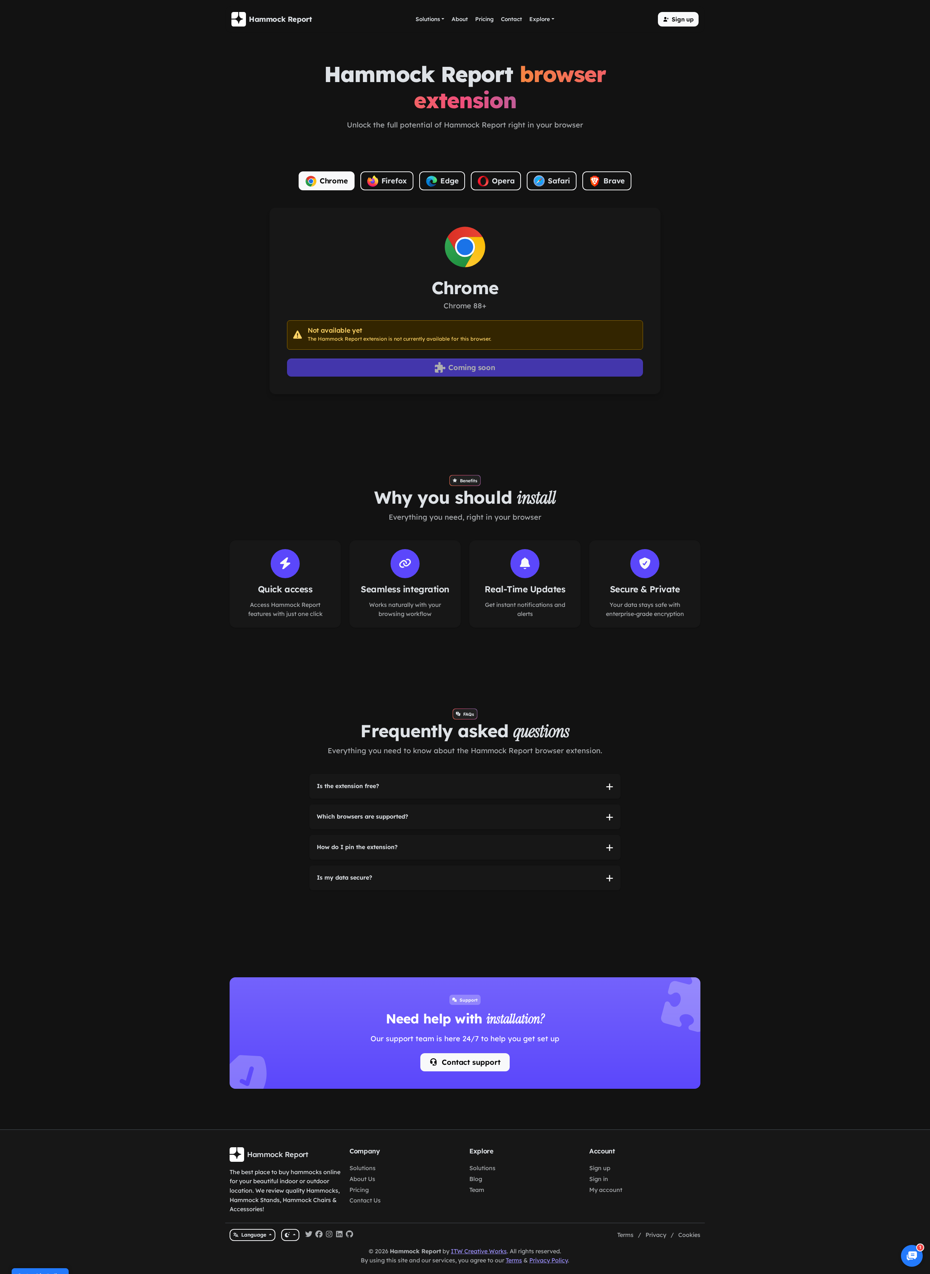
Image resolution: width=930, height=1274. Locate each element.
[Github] (349, 1235)
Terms (625, 1234)
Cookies (689, 1234)
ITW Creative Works (479, 1251)
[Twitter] (308, 1235)
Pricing (359, 1189)
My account (605, 1189)
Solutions (362, 1168)
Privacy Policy (548, 1260)
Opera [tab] (503, 180)
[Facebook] (319, 1235)
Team (476, 1189)
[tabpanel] (465, 301)
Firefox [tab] (394, 180)
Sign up (599, 1168)
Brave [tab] (614, 180)
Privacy (656, 1234)
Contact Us (365, 1200)
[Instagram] (329, 1235)
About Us (362, 1178)
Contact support (470, 1062)
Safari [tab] (559, 180)
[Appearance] (290, 1235)
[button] (678, 19)
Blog (475, 1178)
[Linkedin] (339, 1235)
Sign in (598, 1178)
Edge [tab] (449, 180)
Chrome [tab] (334, 180)
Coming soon (471, 367)
